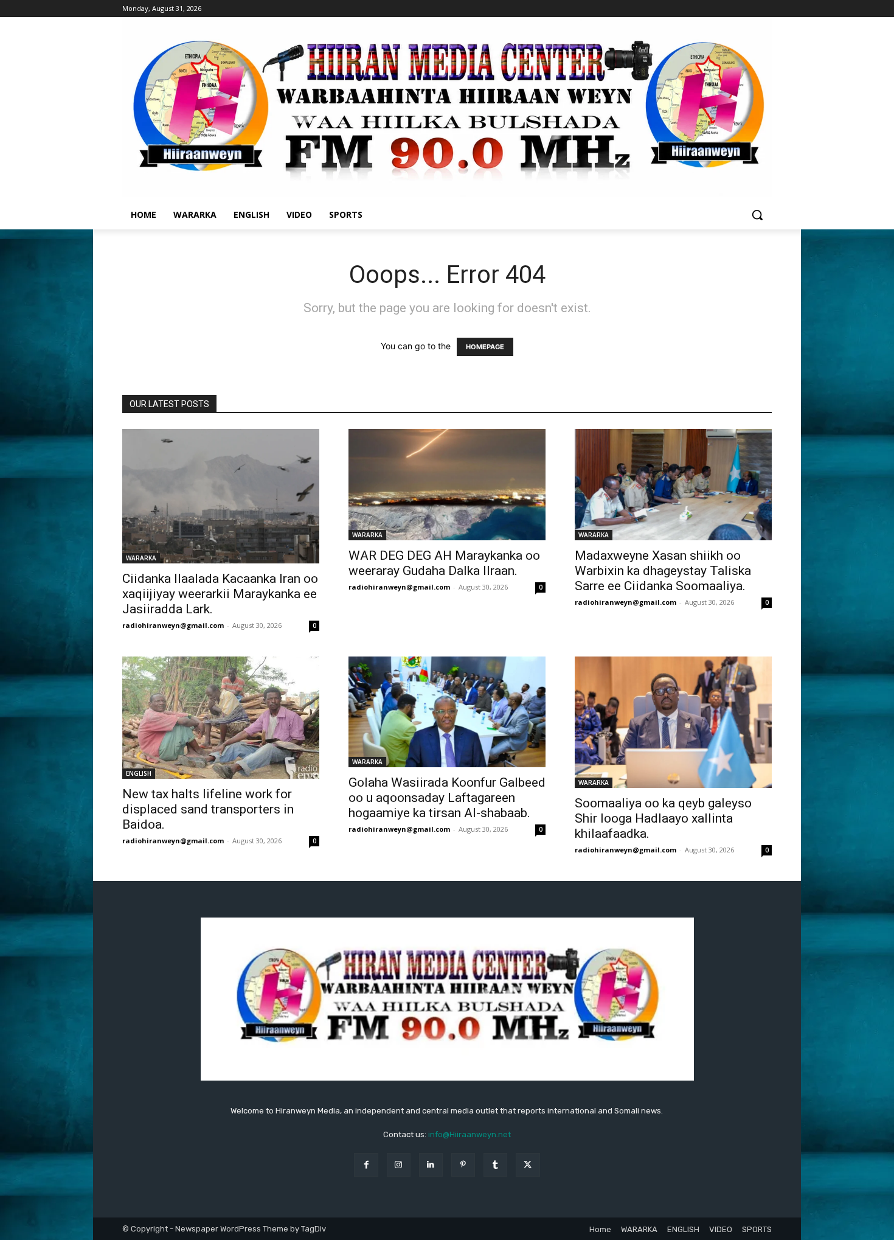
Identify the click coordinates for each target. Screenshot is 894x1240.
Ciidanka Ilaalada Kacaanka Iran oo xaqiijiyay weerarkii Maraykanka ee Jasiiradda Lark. (220, 593)
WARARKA (141, 558)
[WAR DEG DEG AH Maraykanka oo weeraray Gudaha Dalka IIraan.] (447, 484)
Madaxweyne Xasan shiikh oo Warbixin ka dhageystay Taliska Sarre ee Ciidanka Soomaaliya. (663, 570)
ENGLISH (138, 773)
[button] (757, 214)
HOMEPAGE (485, 347)
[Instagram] (399, 1165)
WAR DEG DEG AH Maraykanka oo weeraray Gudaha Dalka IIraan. (444, 563)
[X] (527, 1165)
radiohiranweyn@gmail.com (173, 625)
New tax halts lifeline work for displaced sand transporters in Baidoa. (208, 809)
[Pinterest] (463, 1165)
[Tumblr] (495, 1165)
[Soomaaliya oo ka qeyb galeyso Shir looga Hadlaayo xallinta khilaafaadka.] (673, 722)
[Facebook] (366, 1165)
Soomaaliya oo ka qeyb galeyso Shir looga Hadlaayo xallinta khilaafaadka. (663, 818)
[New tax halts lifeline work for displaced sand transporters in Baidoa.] (220, 718)
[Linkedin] (431, 1165)
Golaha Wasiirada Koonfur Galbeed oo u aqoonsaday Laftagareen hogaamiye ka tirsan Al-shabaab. (447, 797)
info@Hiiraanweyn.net (469, 1134)
